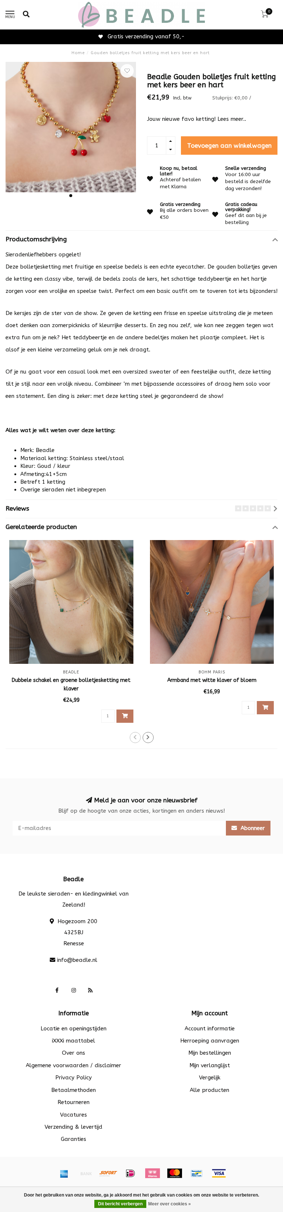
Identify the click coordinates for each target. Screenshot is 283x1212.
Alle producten (209, 1090)
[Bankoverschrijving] (86, 1173)
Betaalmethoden (73, 1090)
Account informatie (210, 1028)
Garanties (73, 1139)
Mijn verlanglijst (209, 1065)
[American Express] (64, 1173)
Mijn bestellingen (209, 1053)
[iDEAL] (130, 1173)
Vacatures (73, 1114)
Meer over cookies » (169, 1203)
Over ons (73, 1053)
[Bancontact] (197, 1173)
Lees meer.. (231, 119)
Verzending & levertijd (73, 1127)
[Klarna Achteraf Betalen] (152, 1173)
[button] (70, 195)
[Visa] (219, 1173)
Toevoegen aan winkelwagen (229, 145)
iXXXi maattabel (73, 1040)
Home (78, 52)
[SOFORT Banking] (108, 1173)
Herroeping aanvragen (209, 1040)
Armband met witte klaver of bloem (211, 680)
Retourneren (73, 1102)
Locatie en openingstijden (73, 1028)
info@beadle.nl (77, 960)
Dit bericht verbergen (120, 1203)
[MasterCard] (174, 1173)
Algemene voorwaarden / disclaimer (73, 1065)
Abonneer (252, 828)
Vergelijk (209, 1077)
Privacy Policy (73, 1077)
